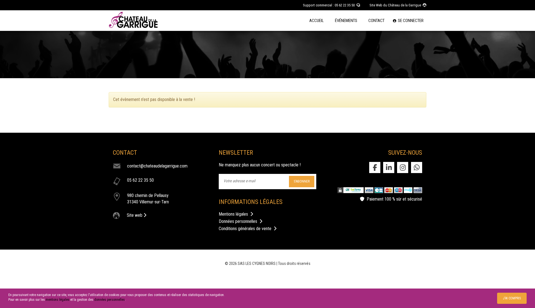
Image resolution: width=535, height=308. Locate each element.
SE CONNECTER (410, 20)
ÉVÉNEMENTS (346, 20)
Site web (135, 215)
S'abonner (302, 181)
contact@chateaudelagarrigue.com (157, 166)
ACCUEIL (316, 20)
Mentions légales (234, 214)
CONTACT (376, 20)
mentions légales (57, 300)
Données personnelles (239, 221)
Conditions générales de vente (246, 228)
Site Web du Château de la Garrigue (396, 5)
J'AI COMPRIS (512, 298)
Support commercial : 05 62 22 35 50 (329, 5)
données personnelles (109, 300)
